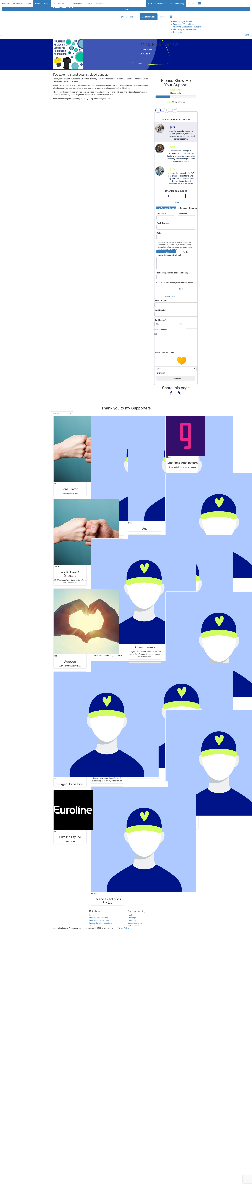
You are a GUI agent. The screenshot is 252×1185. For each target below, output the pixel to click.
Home (91, 915)
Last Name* (183, 213)
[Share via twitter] (144, 53)
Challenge (132, 917)
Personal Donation (168, 208)
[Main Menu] (1, 35)
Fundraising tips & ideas (99, 920)
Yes (167, 252)
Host (130, 915)
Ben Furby (147, 49)
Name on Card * (161, 300)
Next (181, 288)
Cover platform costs (164, 352)
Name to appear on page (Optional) (172, 272)
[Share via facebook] (141, 53)
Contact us (93, 925)
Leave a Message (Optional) (169, 255)
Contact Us (177, 32)
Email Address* (163, 223)
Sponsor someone (158, 3)
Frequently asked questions (100, 923)
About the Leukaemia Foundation (187, 26)
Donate (176, 202)
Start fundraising (177, 3)
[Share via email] (147, 53)
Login (191, 3)
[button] (175, 132)
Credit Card (170, 296)
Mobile (159, 233)
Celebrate (132, 920)
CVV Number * (160, 329)
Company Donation (187, 208)
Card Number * (160, 310)
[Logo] (63, 5)
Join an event (133, 925)
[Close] (251, 35)
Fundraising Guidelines (182, 21)
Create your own (135, 923)
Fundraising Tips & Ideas (183, 24)
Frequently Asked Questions (185, 29)
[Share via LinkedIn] (149, 53)
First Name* (161, 213)
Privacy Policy (123, 928)
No (186, 252)
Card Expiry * (160, 320)
